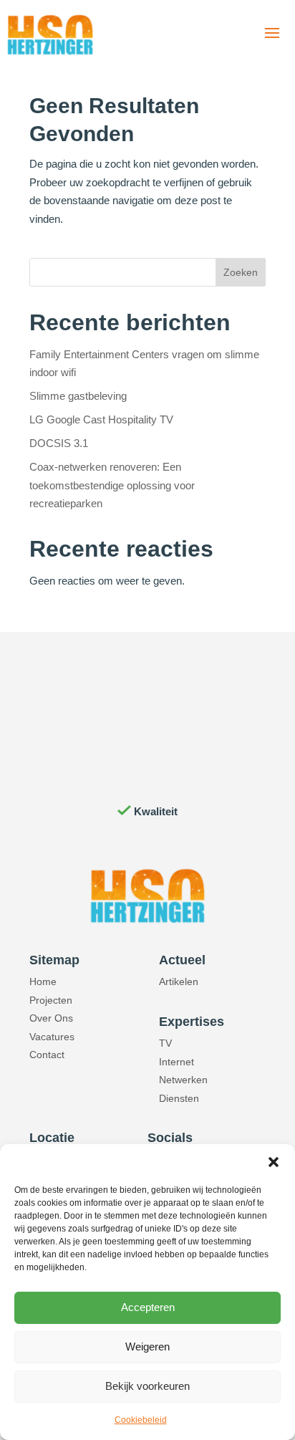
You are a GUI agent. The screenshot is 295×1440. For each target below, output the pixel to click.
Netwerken (183, 1079)
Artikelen (178, 981)
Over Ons (51, 1018)
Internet (176, 1061)
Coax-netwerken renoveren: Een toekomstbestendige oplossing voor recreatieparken (112, 485)
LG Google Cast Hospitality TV (101, 419)
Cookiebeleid (141, 1420)
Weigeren (147, 1346)
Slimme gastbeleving (78, 396)
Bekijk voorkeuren (147, 1386)
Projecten (50, 1000)
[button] (273, 1162)
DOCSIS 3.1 (58, 443)
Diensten (179, 1098)
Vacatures (51, 1036)
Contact (46, 1054)
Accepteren (148, 1307)
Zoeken (240, 272)
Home (43, 981)
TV (165, 1043)
